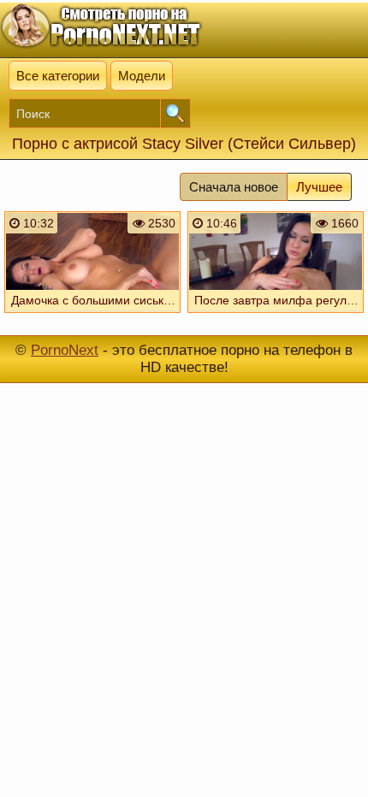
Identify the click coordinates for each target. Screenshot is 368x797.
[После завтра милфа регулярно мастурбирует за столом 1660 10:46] (275, 316)
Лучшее (319, 187)
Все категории (57, 75)
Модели (141, 75)
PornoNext (64, 350)
